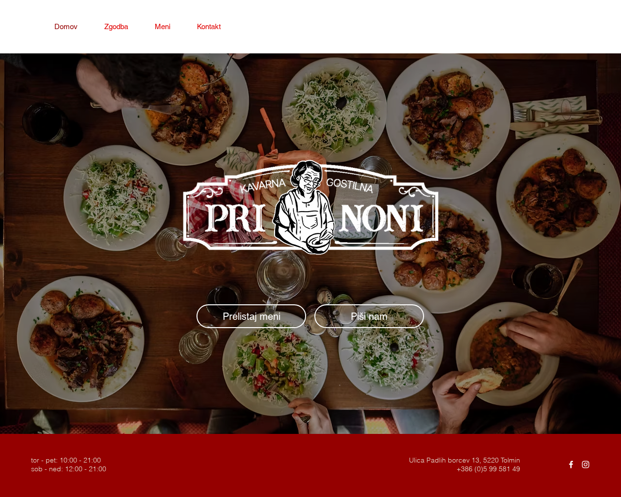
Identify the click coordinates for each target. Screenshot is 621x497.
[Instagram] (585, 464)
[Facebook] (571, 464)
